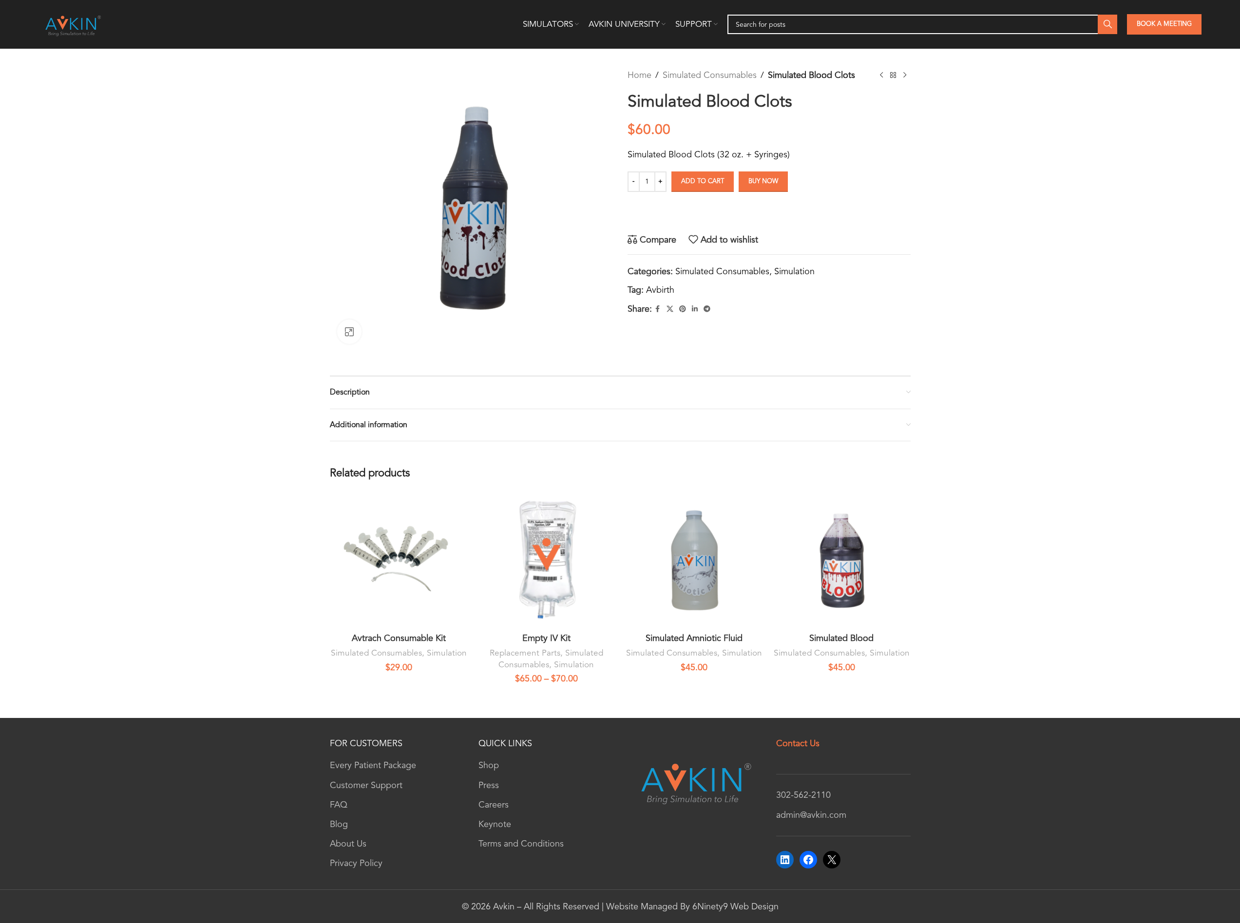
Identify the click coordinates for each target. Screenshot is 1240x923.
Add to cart (702, 181)
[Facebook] (808, 859)
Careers (493, 804)
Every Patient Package (373, 765)
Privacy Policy (356, 863)
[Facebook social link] (658, 309)
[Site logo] (72, 23)
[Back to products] (893, 75)
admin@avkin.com (811, 815)
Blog (339, 824)
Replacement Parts (525, 653)
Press (488, 785)
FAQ (338, 804)
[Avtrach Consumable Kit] (399, 559)
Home (639, 75)
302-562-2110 (803, 795)
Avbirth (660, 289)
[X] (831, 859)
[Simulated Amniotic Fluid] (694, 559)
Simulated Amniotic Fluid (694, 638)
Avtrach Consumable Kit (399, 638)
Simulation (794, 271)
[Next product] (905, 75)
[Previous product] (881, 75)
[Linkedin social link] (695, 309)
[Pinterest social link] (682, 309)
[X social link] (670, 309)
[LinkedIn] (785, 859)
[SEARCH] (1107, 24)
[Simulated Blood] (842, 559)
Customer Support (366, 785)
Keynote (494, 824)
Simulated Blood (841, 638)
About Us (348, 843)
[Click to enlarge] (349, 332)
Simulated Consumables (710, 75)
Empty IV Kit (546, 638)
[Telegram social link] (707, 309)
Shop (488, 765)
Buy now (763, 181)
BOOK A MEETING (1164, 24)
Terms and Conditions (521, 843)
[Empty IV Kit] (546, 559)
